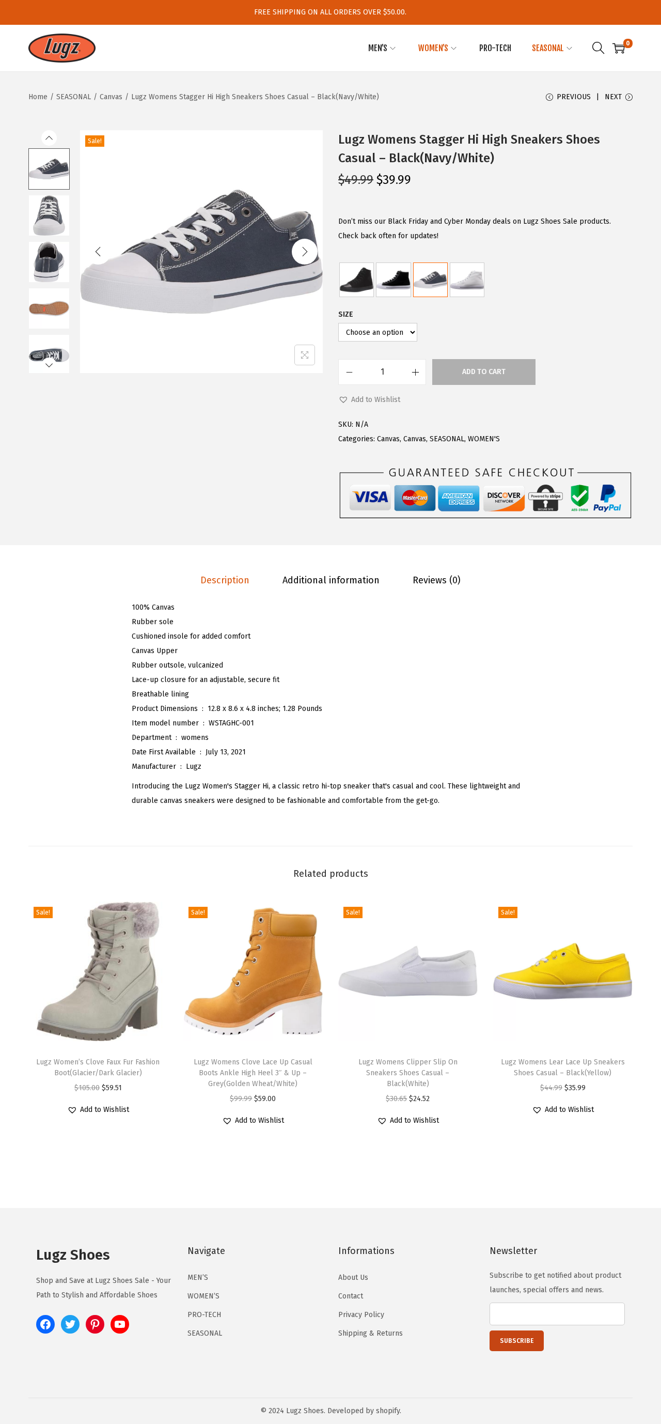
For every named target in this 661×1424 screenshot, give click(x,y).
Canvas (111, 96)
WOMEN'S (484, 439)
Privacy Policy (361, 1314)
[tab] (224, 580)
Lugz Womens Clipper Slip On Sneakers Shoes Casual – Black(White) (408, 1073)
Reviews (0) (437, 580)
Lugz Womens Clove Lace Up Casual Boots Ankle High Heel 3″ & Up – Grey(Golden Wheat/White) (253, 1073)
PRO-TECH (204, 1314)
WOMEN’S (203, 1296)
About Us (353, 1277)
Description (224, 580)
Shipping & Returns (370, 1333)
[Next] (305, 252)
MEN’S (197, 1277)
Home (38, 96)
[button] (369, 400)
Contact (350, 1296)
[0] (618, 48)
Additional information (331, 580)
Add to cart (484, 371)
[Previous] (98, 252)
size (345, 314)
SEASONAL (73, 96)
